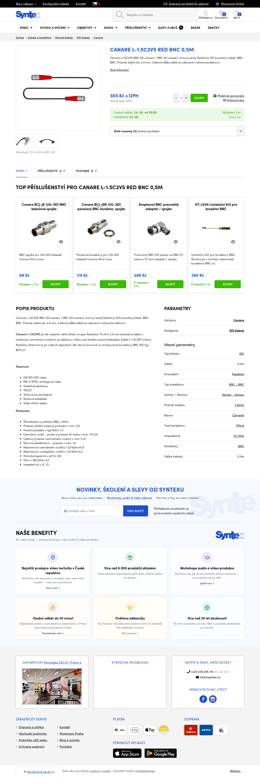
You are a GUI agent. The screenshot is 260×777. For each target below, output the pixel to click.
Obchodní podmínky (33, 733)
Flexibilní (238, 374)
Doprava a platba (31, 727)
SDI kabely (83, 37)
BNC (241, 446)
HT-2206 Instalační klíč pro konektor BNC (216, 206)
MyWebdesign (145, 771)
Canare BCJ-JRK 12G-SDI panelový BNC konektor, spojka (101, 206)
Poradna (66, 746)
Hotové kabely (64, 37)
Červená (238, 415)
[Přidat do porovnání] (61, 241)
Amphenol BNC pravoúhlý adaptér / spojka (159, 206)
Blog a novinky (70, 740)
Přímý (240, 425)
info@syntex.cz (210, 677)
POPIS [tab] (20, 171)
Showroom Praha (72, 733)
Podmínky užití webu (33, 740)
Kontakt (81, 4)
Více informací (119, 70)
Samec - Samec (233, 394)
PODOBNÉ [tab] (84, 171)
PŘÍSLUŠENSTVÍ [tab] (49, 171)
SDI (241, 353)
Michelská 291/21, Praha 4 (62, 662)
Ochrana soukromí (31, 746)
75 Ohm (238, 436)
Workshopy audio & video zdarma (129, 498)
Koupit (199, 98)
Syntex (20, 37)
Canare (98, 37)
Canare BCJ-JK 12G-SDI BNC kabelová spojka (44, 206)
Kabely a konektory (39, 37)
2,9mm (239, 405)
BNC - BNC (236, 384)
